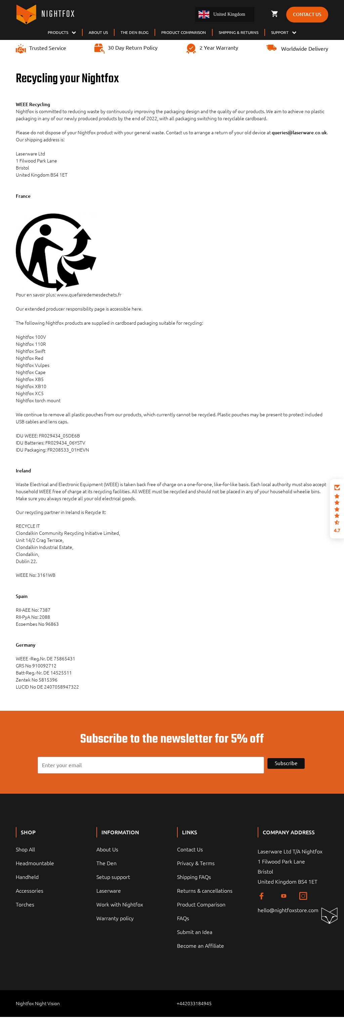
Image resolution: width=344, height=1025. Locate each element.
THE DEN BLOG (134, 32)
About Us (107, 849)
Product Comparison (201, 904)
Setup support (113, 877)
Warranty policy (115, 918)
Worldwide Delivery (304, 49)
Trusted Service (47, 48)
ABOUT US (98, 32)
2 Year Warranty (219, 48)
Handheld (27, 877)
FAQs (183, 918)
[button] (337, 509)
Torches (25, 904)
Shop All (25, 849)
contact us (307, 14)
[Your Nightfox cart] (274, 13)
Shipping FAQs (194, 877)
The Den (106, 863)
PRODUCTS (58, 32)
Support (280, 32)
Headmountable (35, 863)
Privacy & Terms (196, 863)
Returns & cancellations (204, 891)
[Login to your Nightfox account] (262, 13)
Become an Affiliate (200, 946)
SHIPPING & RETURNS (238, 32)
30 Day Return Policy (133, 48)
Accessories (29, 891)
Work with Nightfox (119, 904)
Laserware (108, 891)
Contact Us (190, 849)
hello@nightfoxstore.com (288, 910)
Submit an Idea (194, 932)
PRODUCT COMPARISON (183, 32)
